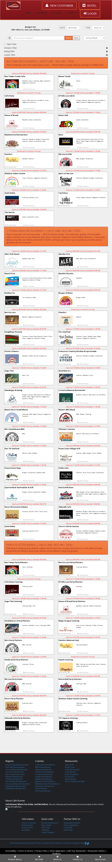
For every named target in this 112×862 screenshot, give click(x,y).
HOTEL (91, 5)
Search (68, 38)
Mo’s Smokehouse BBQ (75, 781)
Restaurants (20, 843)
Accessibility (10, 851)
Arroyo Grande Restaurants (17, 764)
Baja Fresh (69, 764)
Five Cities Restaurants (14, 767)
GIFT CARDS (56, 13)
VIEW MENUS (41, 13)
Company (76, 843)
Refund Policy (27, 825)
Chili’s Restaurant (72, 769)
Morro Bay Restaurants (15, 774)
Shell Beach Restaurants (15, 788)
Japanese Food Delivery (45, 781)
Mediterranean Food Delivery (47, 784)
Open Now (11, 44)
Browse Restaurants (49, 823)
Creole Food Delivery (44, 774)
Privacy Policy (27, 827)
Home (12, 843)
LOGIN (92, 13)
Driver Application (71, 825)
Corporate (68, 827)
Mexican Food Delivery (44, 786)
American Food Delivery (45, 764)
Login (82, 843)
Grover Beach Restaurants (16, 769)
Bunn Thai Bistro (72, 774)
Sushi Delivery (41, 788)
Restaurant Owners (72, 823)
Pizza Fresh (70, 776)
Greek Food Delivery (43, 776)
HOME (28, 13)
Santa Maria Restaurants (15, 786)
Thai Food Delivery (43, 791)
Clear (76, 38)
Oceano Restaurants (14, 779)
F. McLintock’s (70, 772)
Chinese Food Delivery (44, 772)
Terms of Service (29, 823)
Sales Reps (68, 830)
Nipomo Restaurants (14, 776)
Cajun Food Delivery (43, 769)
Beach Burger (70, 779)
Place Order (46, 825)
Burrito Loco (70, 767)
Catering (45, 830)
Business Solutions (64, 843)
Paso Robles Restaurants (15, 781)
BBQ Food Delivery (43, 767)
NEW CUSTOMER (61, 5)
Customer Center (48, 843)
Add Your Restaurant (76, 851)
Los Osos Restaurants (14, 772)
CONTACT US (72, 13)
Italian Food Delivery (43, 779)
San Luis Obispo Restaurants (17, 784)
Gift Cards (45, 827)
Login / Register (47, 832)
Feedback (26, 830)
